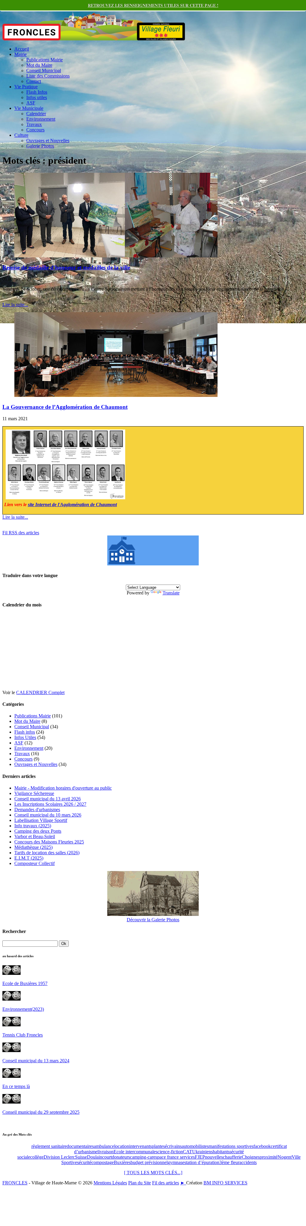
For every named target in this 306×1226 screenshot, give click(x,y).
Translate (171, 592)
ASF (30, 102)
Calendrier (36, 113)
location (121, 1146)
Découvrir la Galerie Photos (153, 919)
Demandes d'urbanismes (37, 809)
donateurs (121, 1157)
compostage (102, 1162)
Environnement (40, 119)
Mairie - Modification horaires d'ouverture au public (63, 787)
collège (37, 1157)
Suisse (81, 1157)
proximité (269, 1157)
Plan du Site (139, 1182)
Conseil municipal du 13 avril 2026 (47, 798)
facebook (262, 1146)
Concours (35, 129)
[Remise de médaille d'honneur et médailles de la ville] (116, 255)
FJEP (200, 1157)
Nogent (285, 1157)
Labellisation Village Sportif (40, 820)
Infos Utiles (25, 737)
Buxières (122, 1162)
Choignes (251, 1157)
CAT (187, 1151)
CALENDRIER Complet (40, 692)
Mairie (20, 54)
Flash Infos (36, 92)
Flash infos (24, 732)
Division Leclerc (59, 1157)
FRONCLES (14, 1182)
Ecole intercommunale (135, 1151)
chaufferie (232, 1157)
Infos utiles (36, 97)
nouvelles (214, 1157)
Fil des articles (165, 1182)
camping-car (141, 1157)
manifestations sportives (231, 1146)
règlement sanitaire (49, 1146)
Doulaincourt (99, 1157)
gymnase (176, 1162)
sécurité (84, 1162)
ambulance (104, 1146)
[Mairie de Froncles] (153, 563)
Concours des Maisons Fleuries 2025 (49, 841)
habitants (221, 1151)
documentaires (80, 1146)
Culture (21, 135)
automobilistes (195, 1146)
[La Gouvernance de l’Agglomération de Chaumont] (116, 395)
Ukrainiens (202, 1151)
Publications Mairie (44, 59)
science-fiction (169, 1151)
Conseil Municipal (43, 70)
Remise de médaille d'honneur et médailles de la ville (66, 267)
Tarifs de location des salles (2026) (46, 852)
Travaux (34, 124)
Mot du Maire (39, 65)
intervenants (140, 1146)
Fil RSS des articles (20, 532)
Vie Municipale (28, 108)
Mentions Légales (110, 1182)
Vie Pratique (26, 86)
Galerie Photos (40, 145)
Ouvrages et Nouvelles (47, 140)
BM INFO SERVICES (225, 1182)
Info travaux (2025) (32, 825)
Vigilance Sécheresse (34, 793)
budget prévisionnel (149, 1162)
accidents (248, 1162)
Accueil (21, 48)
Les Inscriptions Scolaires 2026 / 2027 (50, 804)
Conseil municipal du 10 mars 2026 (47, 814)
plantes (158, 1146)
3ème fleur (229, 1162)
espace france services (174, 1157)
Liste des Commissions (48, 75)
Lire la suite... (15, 304)
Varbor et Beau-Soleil (34, 836)
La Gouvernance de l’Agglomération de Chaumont (65, 407)
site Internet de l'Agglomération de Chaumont (72, 504)
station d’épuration (201, 1162)
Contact (33, 81)
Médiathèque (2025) (33, 847)
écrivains (173, 1146)
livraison (105, 1151)
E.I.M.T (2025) (28, 858)
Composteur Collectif (34, 863)
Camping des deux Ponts (37, 831)
